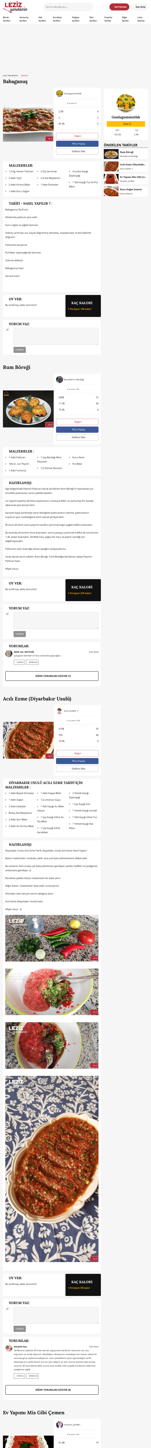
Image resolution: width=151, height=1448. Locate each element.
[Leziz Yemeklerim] (15, 7)
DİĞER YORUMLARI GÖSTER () (53, 676)
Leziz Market (141, 19)
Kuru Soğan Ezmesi (131, 189)
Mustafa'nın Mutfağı (129, 156)
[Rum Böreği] (111, 154)
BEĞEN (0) (32, 662)
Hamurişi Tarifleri (23, 19)
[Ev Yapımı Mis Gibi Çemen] (111, 179)
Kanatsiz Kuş (20, 1346)
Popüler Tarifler (108, 19)
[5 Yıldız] (24, 311)
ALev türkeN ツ (126, 168)
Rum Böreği (126, 152)
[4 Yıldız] (20, 311)
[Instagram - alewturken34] (97, 711)
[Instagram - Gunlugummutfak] (97, 93)
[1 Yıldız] (7, 311)
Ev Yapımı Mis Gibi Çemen (135, 176)
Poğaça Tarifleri (75, 19)
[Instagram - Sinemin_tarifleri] (97, 1424)
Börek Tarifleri (6, 19)
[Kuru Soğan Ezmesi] (111, 191)
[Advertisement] (75, 48)
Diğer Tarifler (125, 19)
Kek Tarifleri (42, 19)
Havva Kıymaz (126, 193)
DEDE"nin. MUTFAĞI (24, 651)
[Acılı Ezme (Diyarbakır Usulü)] (111, 166)
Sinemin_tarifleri (127, 181)
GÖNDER (19, 350)
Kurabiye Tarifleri (57, 19)
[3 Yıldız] (16, 311)
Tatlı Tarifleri (93, 19)
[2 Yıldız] (12, 311)
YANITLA (20, 662)
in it (50, 138)
